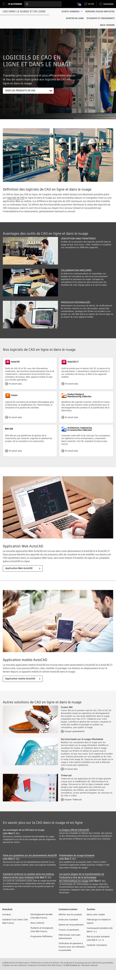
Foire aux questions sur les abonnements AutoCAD (30, 855)
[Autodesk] (15, 4)
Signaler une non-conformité (15, 965)
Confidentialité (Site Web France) (15, 963)
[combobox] (43, 4)
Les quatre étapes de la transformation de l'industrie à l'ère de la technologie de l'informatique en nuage (81, 877)
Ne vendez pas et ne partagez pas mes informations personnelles (87, 963)
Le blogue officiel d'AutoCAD (74, 830)
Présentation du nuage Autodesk (76, 855)
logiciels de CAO (15, 197)
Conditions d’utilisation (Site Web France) (45, 965)
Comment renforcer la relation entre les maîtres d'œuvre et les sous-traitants (28, 875)
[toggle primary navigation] (5, 4)
